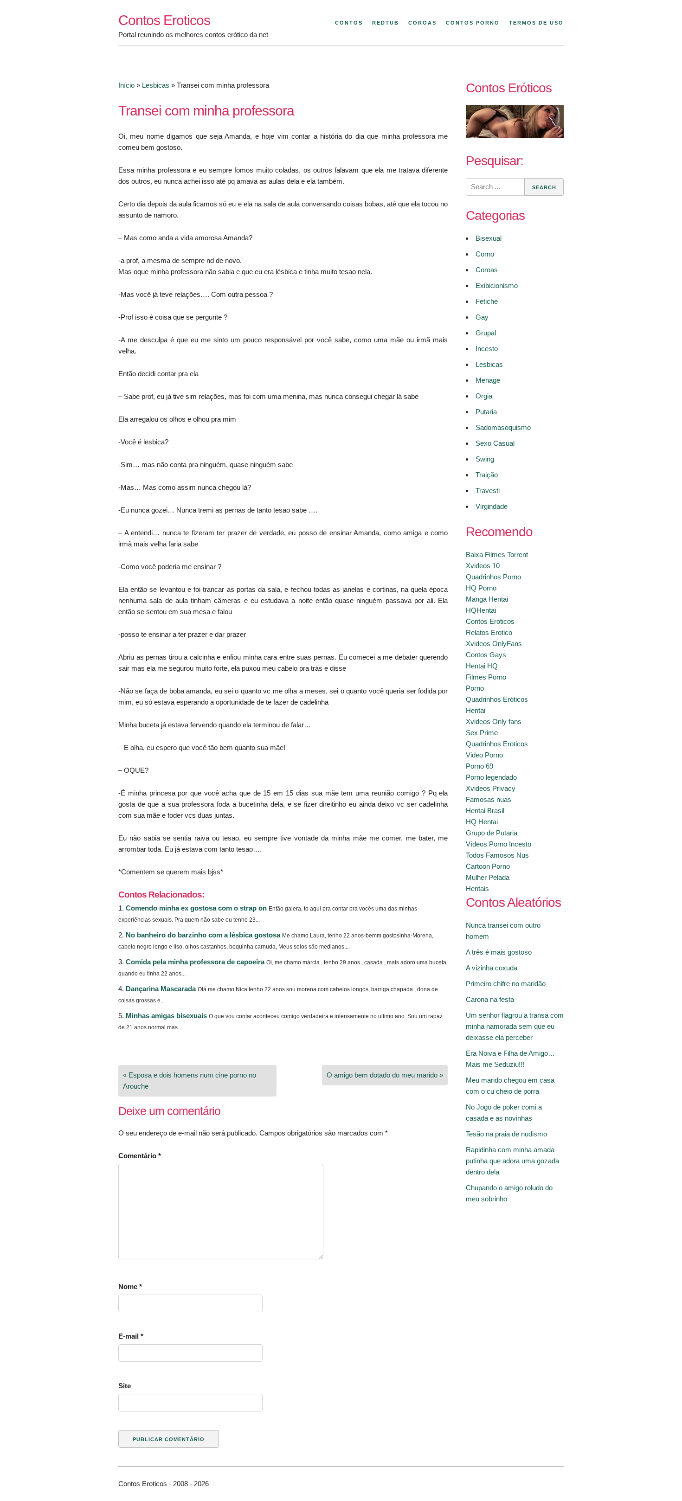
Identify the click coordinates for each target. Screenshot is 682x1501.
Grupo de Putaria (491, 833)
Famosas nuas (488, 799)
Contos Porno (473, 23)
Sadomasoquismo (503, 427)
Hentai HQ (482, 666)
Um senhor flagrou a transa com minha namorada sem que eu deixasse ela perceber (515, 1026)
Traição (487, 475)
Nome (130, 1286)
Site (124, 1386)
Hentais (477, 888)
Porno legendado (491, 777)
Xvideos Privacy (490, 788)
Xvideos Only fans (493, 721)
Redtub (385, 23)
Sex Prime (482, 733)
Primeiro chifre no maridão (506, 984)
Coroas (422, 23)
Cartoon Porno (488, 866)
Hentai (475, 710)
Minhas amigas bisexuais (166, 1016)
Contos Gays (486, 655)
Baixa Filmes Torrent (497, 554)
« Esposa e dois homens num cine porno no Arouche (189, 1080)
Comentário (139, 1156)
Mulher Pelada (487, 877)
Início (126, 85)
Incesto (487, 349)
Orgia (484, 396)
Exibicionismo (497, 285)
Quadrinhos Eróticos (497, 699)
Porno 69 (479, 766)
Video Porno (484, 755)
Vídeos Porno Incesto (498, 844)
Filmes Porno (486, 677)
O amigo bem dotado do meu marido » (385, 1075)
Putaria (486, 412)
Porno (475, 688)
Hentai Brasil (485, 811)
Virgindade (492, 506)
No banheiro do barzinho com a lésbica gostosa (203, 935)
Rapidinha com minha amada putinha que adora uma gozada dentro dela (512, 1161)
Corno (485, 254)
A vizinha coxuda (491, 968)
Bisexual (489, 238)
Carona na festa (490, 999)
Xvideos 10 (483, 566)
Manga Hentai (487, 599)
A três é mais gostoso (499, 952)
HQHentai (481, 610)
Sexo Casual (495, 443)
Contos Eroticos (164, 20)
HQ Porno (481, 588)
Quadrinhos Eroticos (497, 744)
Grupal (486, 333)
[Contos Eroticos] (515, 135)
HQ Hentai (482, 822)
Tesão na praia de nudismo (506, 1134)
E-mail (130, 1336)
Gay (482, 317)
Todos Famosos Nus (497, 855)
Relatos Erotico (489, 632)
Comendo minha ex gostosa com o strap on (196, 908)
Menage (488, 380)
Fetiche (487, 301)
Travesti (488, 490)
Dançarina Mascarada (161, 989)
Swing (485, 459)
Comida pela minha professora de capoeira (195, 962)
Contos (349, 23)
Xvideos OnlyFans (494, 644)
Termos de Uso (536, 23)
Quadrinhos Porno (493, 577)
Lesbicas (155, 85)
